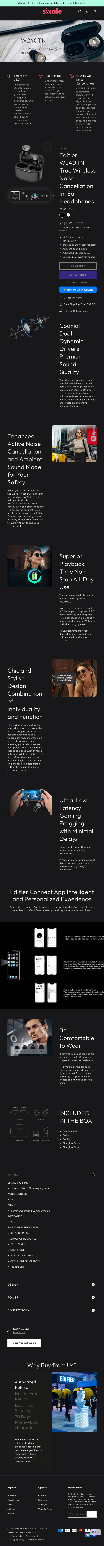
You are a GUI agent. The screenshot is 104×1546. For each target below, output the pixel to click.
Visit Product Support (24, 1342)
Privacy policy (16, 1536)
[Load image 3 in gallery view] (34, 195)
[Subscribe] (92, 1514)
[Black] (62, 215)
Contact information (35, 1540)
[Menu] (9, 11)
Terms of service (33, 1536)
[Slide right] (53, 196)
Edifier (62, 149)
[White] (68, 215)
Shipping (76, 227)
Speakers (11, 1495)
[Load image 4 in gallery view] (44, 195)
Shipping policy (17, 1540)
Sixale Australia (22, 1528)
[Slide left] (6, 196)
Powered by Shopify (16, 1532)
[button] (79, 11)
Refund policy (34, 1532)
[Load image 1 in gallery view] (15, 195)
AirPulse (11, 1509)
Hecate (10, 1513)
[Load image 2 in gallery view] (24, 195)
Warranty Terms (45, 1509)
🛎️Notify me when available (78, 289)
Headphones (13, 1500)
